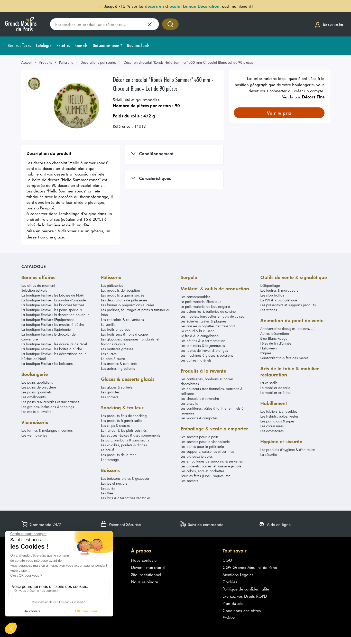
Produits (45, 62)
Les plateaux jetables (197, 456)
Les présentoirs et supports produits (288, 304)
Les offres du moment (38, 285)
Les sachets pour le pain (199, 436)
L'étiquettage (270, 285)
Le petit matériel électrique (201, 301)
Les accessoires (272, 430)
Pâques (265, 352)
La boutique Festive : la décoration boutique (55, 314)
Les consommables (195, 296)
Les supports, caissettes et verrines (207, 451)
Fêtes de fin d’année (275, 343)
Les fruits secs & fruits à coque (124, 334)
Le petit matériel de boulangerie (205, 306)
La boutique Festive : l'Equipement (47, 319)
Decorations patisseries (98, 62)
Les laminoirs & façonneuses (203, 345)
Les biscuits (189, 403)
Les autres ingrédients (118, 368)
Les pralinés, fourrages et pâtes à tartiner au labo (135, 312)
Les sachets (189, 480)
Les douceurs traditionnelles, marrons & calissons (212, 391)
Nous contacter (144, 560)
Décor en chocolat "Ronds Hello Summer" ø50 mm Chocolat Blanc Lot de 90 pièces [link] (188, 62)
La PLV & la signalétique (278, 300)
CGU (227, 560)
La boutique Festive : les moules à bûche (52, 324)
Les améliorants (33, 396)
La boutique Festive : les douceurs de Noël (54, 343)
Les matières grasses (117, 348)
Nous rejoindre (144, 581)
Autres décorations (275, 333)
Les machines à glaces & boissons (207, 355)
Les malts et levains (36, 411)
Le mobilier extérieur (276, 392)
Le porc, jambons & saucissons (125, 440)
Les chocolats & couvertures (122, 319)
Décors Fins (313, 96)
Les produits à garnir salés (121, 420)
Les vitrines (268, 309)
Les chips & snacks (115, 425)
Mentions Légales (238, 574)
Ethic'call (230, 617)
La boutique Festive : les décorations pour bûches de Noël (53, 356)
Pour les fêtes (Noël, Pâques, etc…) (208, 475)
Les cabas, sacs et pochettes (202, 470)
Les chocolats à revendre (200, 398)
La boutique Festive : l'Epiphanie (46, 329)
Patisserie (66, 62)
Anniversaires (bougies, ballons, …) (288, 328)
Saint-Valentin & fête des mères (284, 357)
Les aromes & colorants (119, 363)
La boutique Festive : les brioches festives (52, 304)
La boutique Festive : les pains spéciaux (51, 309)
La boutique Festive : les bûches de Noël (52, 295)
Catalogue (33, 266)
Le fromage (110, 459)
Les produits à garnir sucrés (122, 295)
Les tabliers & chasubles (278, 411)
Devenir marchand (148, 567)
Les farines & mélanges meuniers (47, 430)
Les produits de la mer (118, 454)
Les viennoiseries (34, 435)
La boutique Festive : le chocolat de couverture (48, 336)
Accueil (26, 62)
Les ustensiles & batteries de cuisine (208, 311)
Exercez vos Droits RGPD (245, 596)
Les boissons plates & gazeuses (125, 478)
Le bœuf (107, 449)
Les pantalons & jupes (277, 421)
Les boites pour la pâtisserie (202, 446)
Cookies (230, 581)
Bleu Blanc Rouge (273, 338)
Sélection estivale (34, 290)
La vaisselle (269, 382)
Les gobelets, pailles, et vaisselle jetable (211, 466)
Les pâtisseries (112, 285)
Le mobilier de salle (275, 387)
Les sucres (109, 353)
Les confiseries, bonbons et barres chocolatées (207, 381)
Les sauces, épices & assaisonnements (130, 435)
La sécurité (268, 454)
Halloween (268, 348)
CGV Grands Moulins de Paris (250, 567)
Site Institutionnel (146, 574)
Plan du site (233, 603)
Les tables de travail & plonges (204, 350)
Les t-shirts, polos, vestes (279, 416)
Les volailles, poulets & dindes (124, 444)
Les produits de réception (120, 290)
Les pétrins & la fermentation (203, 340)
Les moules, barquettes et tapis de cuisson (213, 316)
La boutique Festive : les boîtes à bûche (51, 348)
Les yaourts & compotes (199, 418)
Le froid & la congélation (200, 335)
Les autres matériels (196, 360)
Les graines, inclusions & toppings (47, 406)
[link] (29, 62)
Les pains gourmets (36, 392)
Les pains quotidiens (37, 382)
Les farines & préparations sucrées (127, 304)
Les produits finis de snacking (124, 415)
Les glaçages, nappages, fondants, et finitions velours (130, 341)
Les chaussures (272, 425)
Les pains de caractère (38, 387)
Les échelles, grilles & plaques (203, 321)
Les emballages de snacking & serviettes (212, 461)
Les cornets (109, 396)
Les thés (107, 493)
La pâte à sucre (113, 358)
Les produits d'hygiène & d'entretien (287, 449)
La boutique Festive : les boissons (47, 363)
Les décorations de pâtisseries (124, 300)
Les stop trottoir (272, 295)
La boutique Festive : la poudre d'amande (53, 300)
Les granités (110, 392)
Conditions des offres (242, 610)
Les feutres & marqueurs (279, 290)
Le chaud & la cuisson (198, 330)
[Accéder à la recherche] (170, 24)
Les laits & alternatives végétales (126, 497)
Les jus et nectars (114, 483)
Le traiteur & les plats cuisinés (124, 430)
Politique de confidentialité (246, 589)
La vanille (108, 324)
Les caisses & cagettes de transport (208, 326)
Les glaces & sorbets (116, 387)
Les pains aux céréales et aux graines (50, 401)
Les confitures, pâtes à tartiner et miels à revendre (212, 411)
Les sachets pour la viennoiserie (205, 441)
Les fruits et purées (115, 329)
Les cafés (108, 488)
